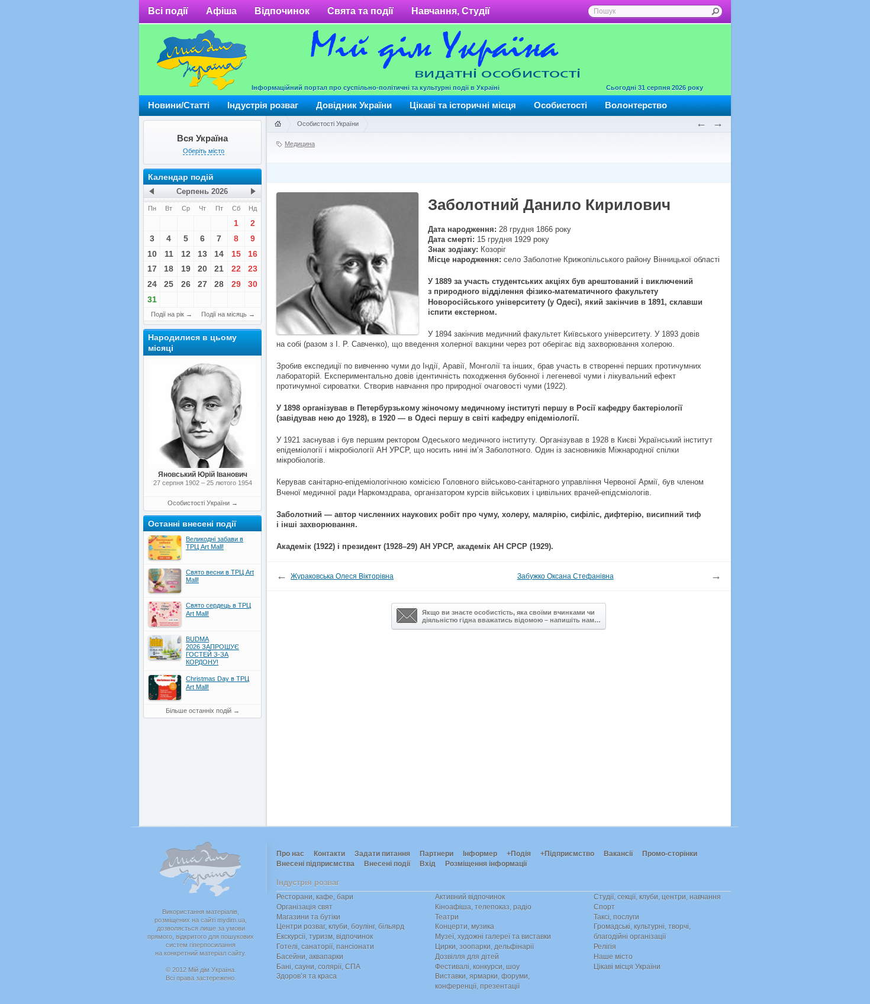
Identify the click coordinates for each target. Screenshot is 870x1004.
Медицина (300, 143)
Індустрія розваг (262, 105)
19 (186, 268)
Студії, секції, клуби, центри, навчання (657, 897)
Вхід (428, 864)
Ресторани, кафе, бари (314, 897)
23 (252, 268)
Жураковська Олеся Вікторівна (342, 576)
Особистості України (198, 502)
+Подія (519, 854)
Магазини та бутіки (308, 917)
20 (202, 268)
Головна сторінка (277, 124)
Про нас (290, 854)
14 (219, 254)
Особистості (560, 105)
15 (236, 254)
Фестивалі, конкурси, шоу (477, 967)
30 (252, 284)
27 (202, 284)
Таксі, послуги (616, 917)
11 (169, 254)
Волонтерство (636, 105)
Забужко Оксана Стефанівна (565, 576)
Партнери (436, 854)
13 (202, 254)
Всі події (168, 11)
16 (252, 254)
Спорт (604, 907)
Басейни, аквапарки (309, 957)
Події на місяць (224, 314)
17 (152, 268)
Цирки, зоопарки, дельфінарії (484, 946)
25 (168, 284)
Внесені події (387, 864)
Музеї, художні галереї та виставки (493, 936)
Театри (447, 917)
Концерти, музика (464, 926)
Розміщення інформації (486, 864)
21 (219, 268)
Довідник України (354, 105)
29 (236, 284)
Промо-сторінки (669, 854)
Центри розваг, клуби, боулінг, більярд (340, 926)
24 (152, 284)
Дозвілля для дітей (467, 957)
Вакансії (618, 854)
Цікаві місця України (627, 967)
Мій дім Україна (202, 60)
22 (236, 268)
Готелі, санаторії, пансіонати (325, 946)
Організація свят (304, 907)
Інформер (480, 854)
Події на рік (167, 314)
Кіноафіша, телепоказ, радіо (483, 907)
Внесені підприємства (315, 864)
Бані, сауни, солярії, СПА (318, 967)
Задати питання (382, 854)
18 (168, 268)
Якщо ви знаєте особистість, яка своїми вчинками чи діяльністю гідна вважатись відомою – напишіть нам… (511, 616)
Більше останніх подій (198, 710)
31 (152, 299)
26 (186, 284)
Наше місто (613, 957)
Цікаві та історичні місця (463, 105)
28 (219, 284)
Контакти (329, 854)
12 (186, 254)
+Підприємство (567, 854)
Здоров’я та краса (306, 976)
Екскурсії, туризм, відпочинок (324, 936)
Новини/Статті (179, 105)
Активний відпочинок (470, 897)
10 (152, 254)
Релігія (605, 946)
